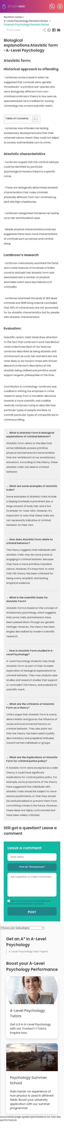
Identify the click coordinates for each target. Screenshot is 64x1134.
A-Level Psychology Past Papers (28, 951)
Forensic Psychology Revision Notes (26, 24)
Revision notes (14, 17)
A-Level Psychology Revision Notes (27, 21)
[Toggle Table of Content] (33, 119)
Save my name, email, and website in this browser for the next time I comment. (29, 902)
